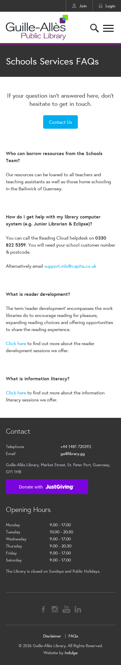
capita (78, 266)
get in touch (74, 104)
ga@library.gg (72, 453)
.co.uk (90, 266)
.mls (64, 266)
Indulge (71, 652)
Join (83, 6)
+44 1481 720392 (75, 446)
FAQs (73, 636)
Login (110, 6)
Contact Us (60, 122)
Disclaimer (52, 636)
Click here (16, 343)
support (52, 266)
